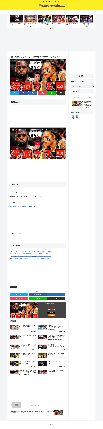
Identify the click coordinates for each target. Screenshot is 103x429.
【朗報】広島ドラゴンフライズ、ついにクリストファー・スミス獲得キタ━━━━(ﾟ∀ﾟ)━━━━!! (33, 261)
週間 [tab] (78, 97)
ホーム (51, 424)
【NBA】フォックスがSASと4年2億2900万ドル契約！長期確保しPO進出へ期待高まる (30, 258)
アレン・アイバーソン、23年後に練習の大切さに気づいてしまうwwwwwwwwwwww (29, 253)
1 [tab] (50, 28)
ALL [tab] (84, 97)
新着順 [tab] (89, 97)
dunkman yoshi (14, 287)
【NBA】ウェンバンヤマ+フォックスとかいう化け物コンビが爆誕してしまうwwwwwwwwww (31, 251)
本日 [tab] (73, 97)
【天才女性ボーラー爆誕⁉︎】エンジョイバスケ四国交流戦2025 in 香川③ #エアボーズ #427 (31, 256)
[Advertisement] (51, 38)
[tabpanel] (16, 21)
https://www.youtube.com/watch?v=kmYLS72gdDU (24, 206)
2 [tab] (52, 28)
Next (94, 21)
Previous (8, 21)
